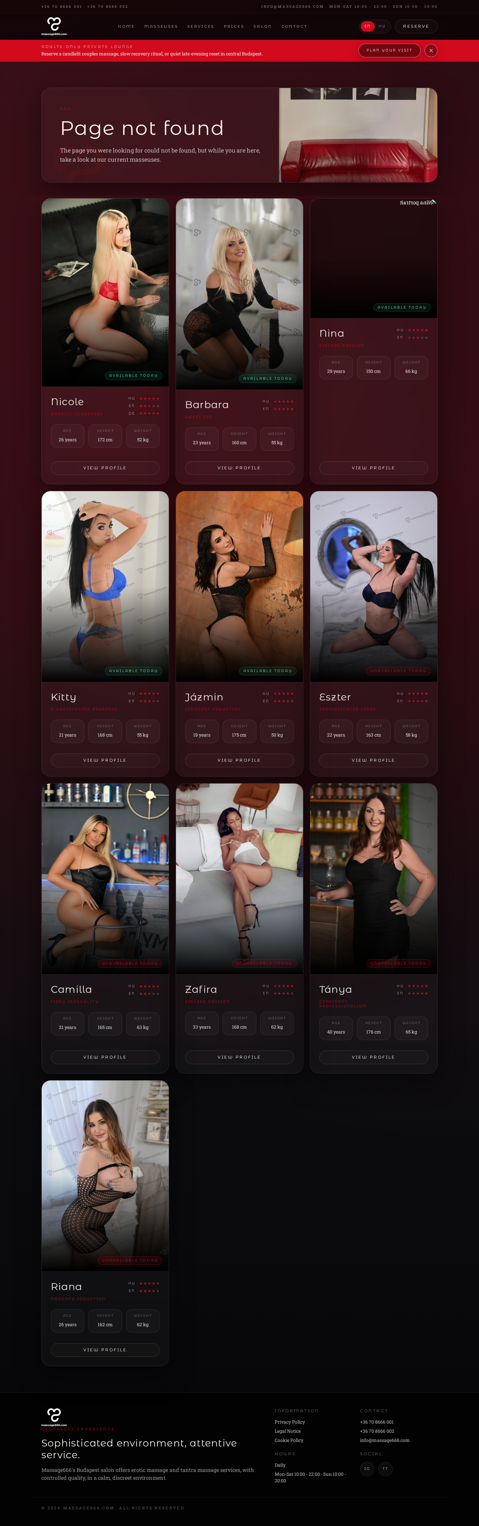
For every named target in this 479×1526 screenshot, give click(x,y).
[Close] (431, 50)
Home (126, 26)
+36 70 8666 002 (108, 6)
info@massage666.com (292, 6)
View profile (105, 467)
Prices (234, 26)
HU (382, 26)
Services (201, 26)
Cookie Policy (289, 1440)
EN (368, 26)
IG (367, 1468)
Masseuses (161, 26)
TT (385, 1468)
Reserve (416, 26)
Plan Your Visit (390, 50)
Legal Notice (288, 1431)
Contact (295, 26)
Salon (263, 26)
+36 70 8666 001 (61, 6)
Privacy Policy (290, 1422)
